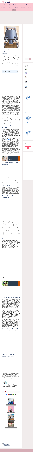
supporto (7, 332)
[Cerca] (30, 59)
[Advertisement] (16, 17)
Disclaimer (29, 449)
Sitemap (18, 450)
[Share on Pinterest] (8, 394)
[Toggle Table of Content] (17, 71)
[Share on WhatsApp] (13, 394)
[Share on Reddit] (12, 394)
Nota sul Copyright (18, 449)
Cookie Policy (14, 449)
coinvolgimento (7, 139)
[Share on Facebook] (6, 394)
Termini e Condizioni (25, 449)
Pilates (4, 443)
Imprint (15, 450)
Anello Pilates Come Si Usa (6, 445)
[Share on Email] (15, 394)
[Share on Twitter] (9, 394)
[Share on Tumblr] (11, 394)
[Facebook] (3, 391)
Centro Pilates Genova (6, 444)
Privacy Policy (9, 449)
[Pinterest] (5, 391)
